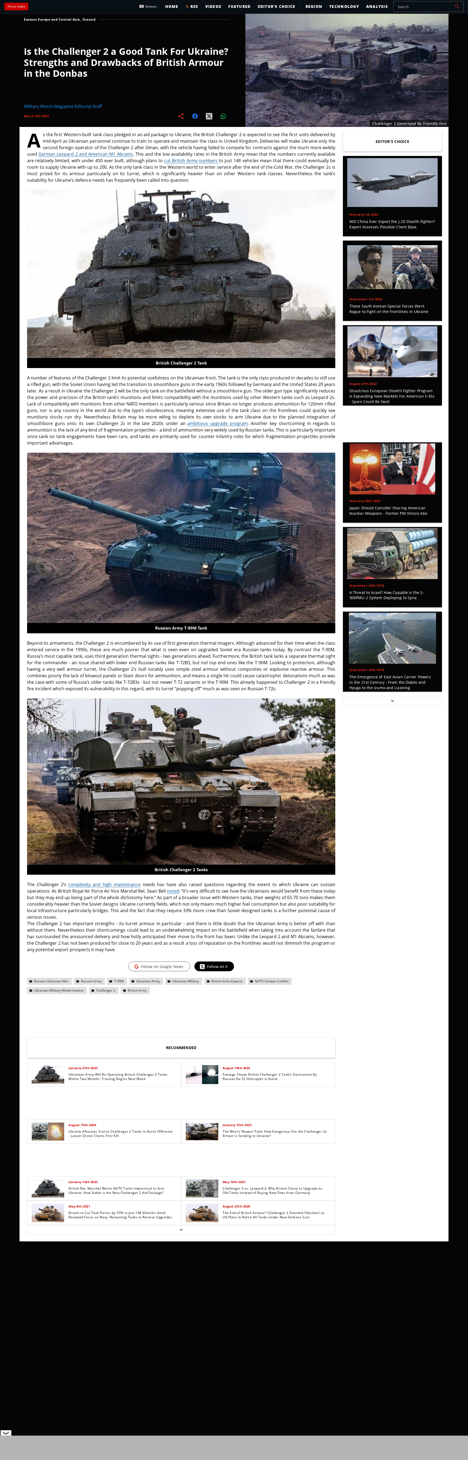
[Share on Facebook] (195, 116)
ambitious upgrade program (217, 423)
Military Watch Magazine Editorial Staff (63, 106)
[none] (181, 1148)
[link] (104, 1074)
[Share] (180, 116)
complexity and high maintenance (104, 884)
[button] (457, 6)
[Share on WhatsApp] (223, 116)
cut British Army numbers (191, 161)
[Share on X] (209, 116)
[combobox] (428, 6)
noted (173, 891)
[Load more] (181, 1230)
